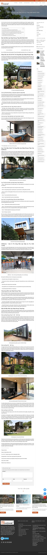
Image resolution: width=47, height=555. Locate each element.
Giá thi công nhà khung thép (12, 145)
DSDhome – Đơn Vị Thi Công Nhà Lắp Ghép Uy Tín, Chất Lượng (12, 33)
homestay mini (40, 78)
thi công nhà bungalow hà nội (41, 141)
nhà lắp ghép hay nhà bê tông (41, 120)
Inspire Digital (44, 552)
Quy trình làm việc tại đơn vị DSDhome (25, 525)
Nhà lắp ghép (35, 543)
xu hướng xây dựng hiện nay (41, 156)
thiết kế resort (39, 153)
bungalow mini (40, 71)
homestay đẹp (40, 82)
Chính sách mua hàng (22, 531)
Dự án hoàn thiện (26, 2)
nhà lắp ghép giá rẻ (40, 118)
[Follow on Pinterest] (44, 0)
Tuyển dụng (38, 34)
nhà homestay (40, 110)
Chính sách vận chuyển (22, 534)
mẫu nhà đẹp (39, 98)
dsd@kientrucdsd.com (38, 535)
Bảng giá (43, 2)
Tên (3, 479)
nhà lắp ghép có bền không (40, 114)
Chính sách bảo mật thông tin (24, 529)
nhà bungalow (40, 100)
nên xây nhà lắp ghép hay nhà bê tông (40, 127)
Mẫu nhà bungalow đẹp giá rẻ (41, 92)
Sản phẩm (20, 2)
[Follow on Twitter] (43, 0)
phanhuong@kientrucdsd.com (39, 536)
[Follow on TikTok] (42, 0)
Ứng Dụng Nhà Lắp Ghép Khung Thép (8, 34)
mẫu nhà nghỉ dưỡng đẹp (40, 96)
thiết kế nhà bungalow (41, 151)
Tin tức (36, 2)
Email (14, 479)
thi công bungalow (40, 137)
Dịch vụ (32, 2)
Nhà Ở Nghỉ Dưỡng (40, 30)
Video (40, 2)
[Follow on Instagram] (41, 0)
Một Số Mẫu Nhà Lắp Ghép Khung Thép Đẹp (9, 35)
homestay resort (40, 80)
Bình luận (4, 471)
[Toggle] (45, 32)
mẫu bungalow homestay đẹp (40, 89)
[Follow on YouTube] (45, 0)
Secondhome (35, 545)
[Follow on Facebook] (40, 0)
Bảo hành (38, 25)
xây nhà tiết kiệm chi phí (41, 159)
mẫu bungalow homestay (40, 86)
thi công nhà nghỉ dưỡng (41, 146)
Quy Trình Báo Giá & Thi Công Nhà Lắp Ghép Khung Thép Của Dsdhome (13, 32)
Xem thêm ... (3, 512)
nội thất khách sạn (40, 129)
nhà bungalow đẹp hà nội (41, 106)
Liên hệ (45, 5)
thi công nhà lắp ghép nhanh (41, 144)
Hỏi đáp (41, 5)
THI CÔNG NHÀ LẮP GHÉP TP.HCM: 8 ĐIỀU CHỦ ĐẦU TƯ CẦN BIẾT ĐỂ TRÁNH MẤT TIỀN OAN (39, 506)
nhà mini (39, 124)
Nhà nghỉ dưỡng (35, 544)
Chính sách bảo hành (22, 530)
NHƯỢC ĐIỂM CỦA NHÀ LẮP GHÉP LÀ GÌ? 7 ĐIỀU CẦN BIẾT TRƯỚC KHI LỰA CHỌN (7, 506)
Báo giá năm (21, 526)
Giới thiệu (15, 2)
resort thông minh (40, 132)
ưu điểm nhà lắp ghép (41, 161)
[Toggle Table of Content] (23, 28)
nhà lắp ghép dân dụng (41, 116)
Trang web (25, 479)
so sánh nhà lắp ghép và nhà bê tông (41, 135)
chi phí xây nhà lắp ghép (41, 73)
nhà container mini (40, 108)
